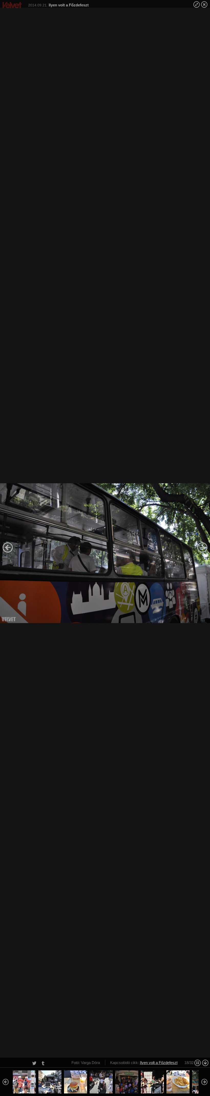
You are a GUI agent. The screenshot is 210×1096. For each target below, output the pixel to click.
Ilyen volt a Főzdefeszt (158, 1062)
